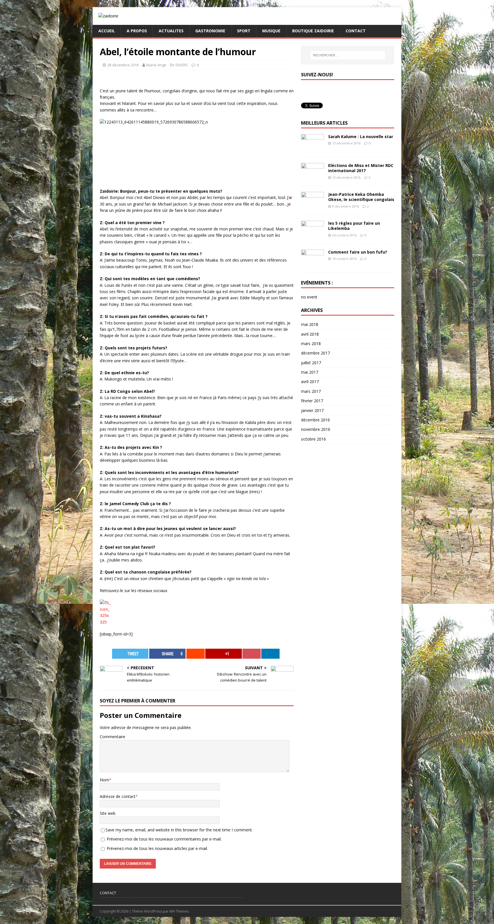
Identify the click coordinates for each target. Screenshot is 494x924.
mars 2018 (311, 343)
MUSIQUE (271, 30)
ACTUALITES (171, 30)
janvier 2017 (312, 410)
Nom (104, 779)
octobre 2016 (313, 439)
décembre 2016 (315, 420)
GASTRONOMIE (210, 30)
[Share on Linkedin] (270, 654)
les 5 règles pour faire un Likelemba (354, 225)
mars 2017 (311, 391)
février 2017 (312, 400)
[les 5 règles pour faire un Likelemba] (312, 234)
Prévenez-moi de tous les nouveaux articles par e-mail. (157, 848)
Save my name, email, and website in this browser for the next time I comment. (179, 830)
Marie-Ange (156, 64)
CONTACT (356, 30)
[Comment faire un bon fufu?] (312, 263)
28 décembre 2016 (123, 64)
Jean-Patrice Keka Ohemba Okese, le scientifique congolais (361, 197)
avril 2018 (310, 334)
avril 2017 (310, 381)
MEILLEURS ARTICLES (324, 123)
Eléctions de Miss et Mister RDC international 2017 (360, 168)
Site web (107, 813)
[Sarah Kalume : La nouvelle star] (312, 148)
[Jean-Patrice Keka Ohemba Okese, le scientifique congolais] (312, 205)
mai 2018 (309, 324)
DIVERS (182, 64)
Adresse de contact (118, 796)
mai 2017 (309, 372)
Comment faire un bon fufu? (357, 252)
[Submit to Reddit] (195, 654)
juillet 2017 (311, 362)
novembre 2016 (315, 429)
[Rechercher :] (348, 55)
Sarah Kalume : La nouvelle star (360, 136)
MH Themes (179, 911)
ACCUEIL (106, 30)
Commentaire (112, 736)
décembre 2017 (315, 353)
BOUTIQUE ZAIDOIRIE (313, 30)
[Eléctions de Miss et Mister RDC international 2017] (312, 177)
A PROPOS (137, 30)
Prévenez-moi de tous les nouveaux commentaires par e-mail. (164, 839)
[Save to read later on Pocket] (251, 654)
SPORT (243, 30)
